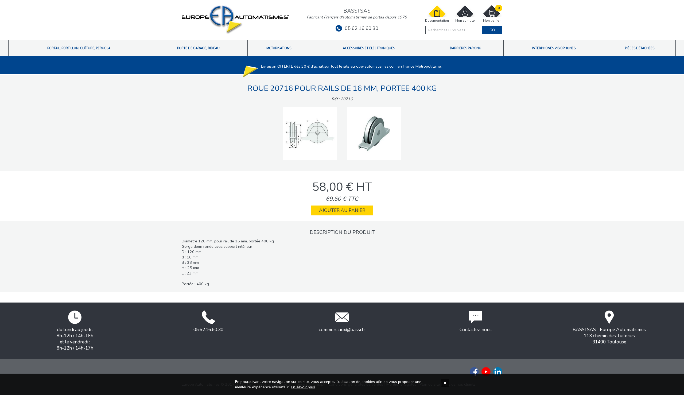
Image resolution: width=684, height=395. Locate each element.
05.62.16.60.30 (361, 28)
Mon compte (465, 20)
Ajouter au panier (342, 210)
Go (492, 30)
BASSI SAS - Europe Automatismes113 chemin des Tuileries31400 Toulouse (609, 336)
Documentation (437, 20)
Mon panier (491, 14)
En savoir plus (303, 387)
